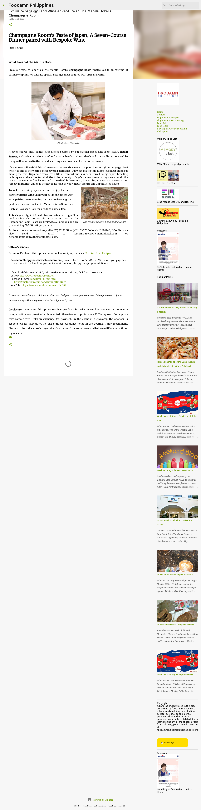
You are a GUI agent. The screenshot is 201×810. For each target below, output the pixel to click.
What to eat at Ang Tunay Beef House (175, 674)
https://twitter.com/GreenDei (36, 275)
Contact (161, 114)
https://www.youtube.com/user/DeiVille (44, 285)
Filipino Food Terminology (171, 120)
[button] (10, 25)
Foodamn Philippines (31, 5)
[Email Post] (10, 338)
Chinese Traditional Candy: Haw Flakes (175, 624)
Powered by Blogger (102, 799)
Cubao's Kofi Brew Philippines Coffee (175, 574)
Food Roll (162, 123)
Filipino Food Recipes (98, 253)
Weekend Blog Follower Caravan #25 (175, 470)
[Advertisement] (68, 400)
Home (160, 112)
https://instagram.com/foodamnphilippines (40, 281)
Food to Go (162, 126)
